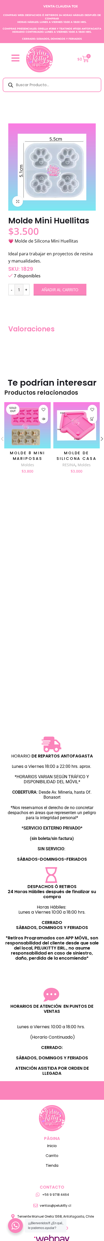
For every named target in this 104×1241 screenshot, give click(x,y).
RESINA (68, 464)
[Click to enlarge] (17, 201)
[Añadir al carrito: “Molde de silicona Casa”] (92, 418)
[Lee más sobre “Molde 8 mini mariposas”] (43, 418)
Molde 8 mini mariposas (27, 455)
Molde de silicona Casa (76, 455)
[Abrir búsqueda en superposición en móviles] (52, 85)
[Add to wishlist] (43, 409)
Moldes (27, 464)
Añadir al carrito (60, 289)
